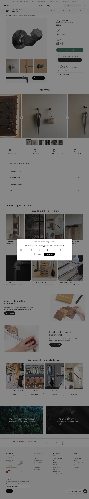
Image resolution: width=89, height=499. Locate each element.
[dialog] (44, 249)
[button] (44, 258)
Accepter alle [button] (49, 254)
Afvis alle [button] (39, 254)
